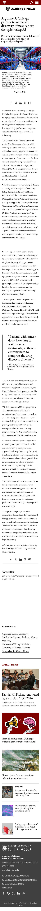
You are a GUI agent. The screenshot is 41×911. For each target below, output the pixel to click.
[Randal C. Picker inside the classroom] (20, 679)
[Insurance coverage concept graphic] (7, 829)
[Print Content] (29, 103)
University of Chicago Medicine (16, 644)
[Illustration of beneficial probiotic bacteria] (7, 810)
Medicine (6, 640)
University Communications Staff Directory (19, 880)
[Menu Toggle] (37, 3)
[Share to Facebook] (11, 103)
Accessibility (7, 887)
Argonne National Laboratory (15, 633)
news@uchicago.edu (10, 870)
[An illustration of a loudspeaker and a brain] (20, 723)
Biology (25, 637)
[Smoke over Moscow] (20, 760)
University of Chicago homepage (15, 876)
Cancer (34, 637)
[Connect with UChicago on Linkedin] (18, 893)
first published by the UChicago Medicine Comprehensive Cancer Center (19, 548)
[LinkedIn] (20, 103)
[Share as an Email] (25, 103)
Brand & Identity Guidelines (13, 884)
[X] (16, 103)
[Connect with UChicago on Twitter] (13, 893)
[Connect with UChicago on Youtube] (23, 893)
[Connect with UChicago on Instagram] (8, 893)
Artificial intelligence (11, 637)
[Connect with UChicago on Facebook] (4, 893)
